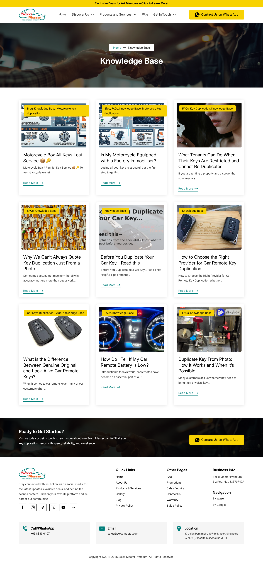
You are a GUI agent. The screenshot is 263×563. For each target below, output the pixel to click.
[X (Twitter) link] (53, 507)
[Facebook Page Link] (22, 507)
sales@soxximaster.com (123, 534)
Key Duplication (200, 108)
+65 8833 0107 (40, 534)
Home (63, 14)
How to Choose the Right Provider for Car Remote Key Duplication (207, 262)
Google (221, 505)
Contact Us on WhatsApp (219, 14)
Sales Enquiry (175, 488)
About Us (121, 483)
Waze (220, 498)
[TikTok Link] (43, 507)
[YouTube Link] (63, 507)
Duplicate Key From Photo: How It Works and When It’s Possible (206, 364)
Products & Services (128, 488)
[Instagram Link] (32, 507)
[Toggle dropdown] (92, 14)
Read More (30, 183)
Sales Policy (174, 506)
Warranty (172, 500)
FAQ (169, 477)
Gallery (120, 494)
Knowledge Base (44, 108)
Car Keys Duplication (40, 313)
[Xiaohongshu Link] (73, 507)
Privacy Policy (124, 506)
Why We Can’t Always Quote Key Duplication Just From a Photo (52, 262)
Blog (145, 14)
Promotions (174, 483)
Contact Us (174, 494)
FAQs (114, 108)
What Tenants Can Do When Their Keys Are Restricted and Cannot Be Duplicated (208, 160)
